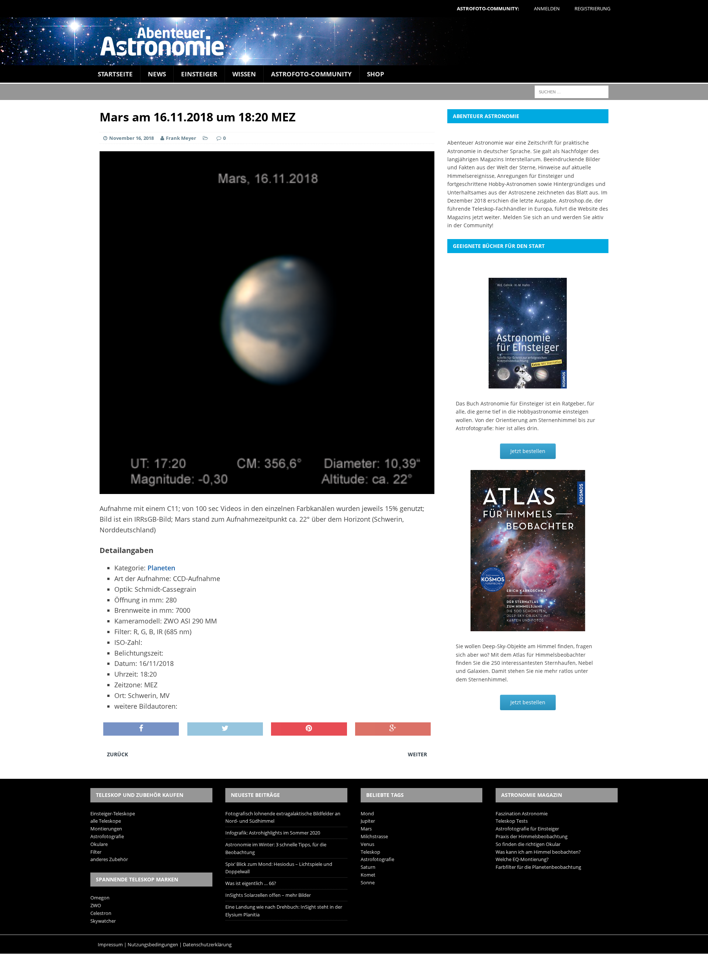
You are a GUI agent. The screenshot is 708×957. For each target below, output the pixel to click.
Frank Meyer (181, 138)
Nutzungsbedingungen (153, 944)
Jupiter (368, 821)
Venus (367, 844)
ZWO (95, 905)
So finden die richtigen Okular (528, 844)
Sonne (368, 882)
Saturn (368, 867)
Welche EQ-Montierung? (522, 859)
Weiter (417, 754)
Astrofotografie (107, 836)
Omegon (100, 897)
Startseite (115, 74)
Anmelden (547, 8)
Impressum (110, 944)
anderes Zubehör (109, 859)
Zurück (117, 754)
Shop (375, 74)
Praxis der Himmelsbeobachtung (532, 836)
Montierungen (106, 828)
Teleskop (370, 852)
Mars (366, 828)
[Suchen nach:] (571, 91)
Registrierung (592, 8)
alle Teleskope (105, 821)
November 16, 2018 (131, 138)
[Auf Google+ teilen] (393, 729)
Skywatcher (103, 921)
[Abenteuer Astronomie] (354, 41)
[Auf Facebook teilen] (141, 729)
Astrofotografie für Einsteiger (527, 828)
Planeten (161, 567)
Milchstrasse (374, 836)
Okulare (99, 844)
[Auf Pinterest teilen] (309, 729)
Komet (368, 874)
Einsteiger (199, 74)
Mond (367, 813)
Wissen (244, 74)
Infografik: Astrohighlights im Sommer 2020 (272, 832)
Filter (95, 852)
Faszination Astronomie (522, 813)
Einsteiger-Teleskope (112, 813)
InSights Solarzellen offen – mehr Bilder (268, 895)
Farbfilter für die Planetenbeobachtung (538, 867)
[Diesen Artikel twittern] (225, 729)
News (157, 74)
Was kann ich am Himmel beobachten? (538, 852)
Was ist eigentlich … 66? (250, 883)
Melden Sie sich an (526, 217)
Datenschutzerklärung (207, 944)
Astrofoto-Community (311, 74)
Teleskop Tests (512, 821)
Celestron (100, 913)
